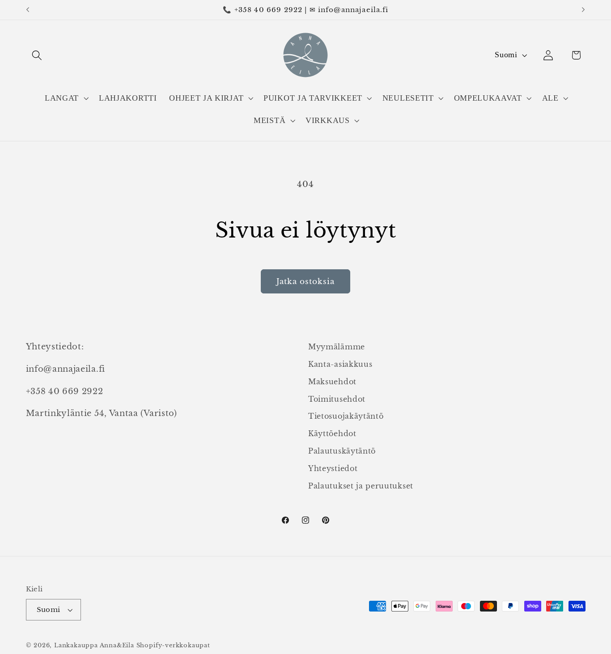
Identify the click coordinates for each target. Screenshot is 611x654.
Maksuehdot (332, 381)
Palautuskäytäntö (342, 450)
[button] (37, 55)
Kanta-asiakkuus (340, 364)
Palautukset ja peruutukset (360, 485)
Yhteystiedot (332, 468)
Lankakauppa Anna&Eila (94, 645)
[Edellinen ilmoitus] (28, 10)
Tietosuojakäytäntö (345, 416)
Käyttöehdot (332, 433)
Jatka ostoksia (305, 281)
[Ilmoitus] (583, 10)
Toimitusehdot (336, 399)
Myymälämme (336, 346)
